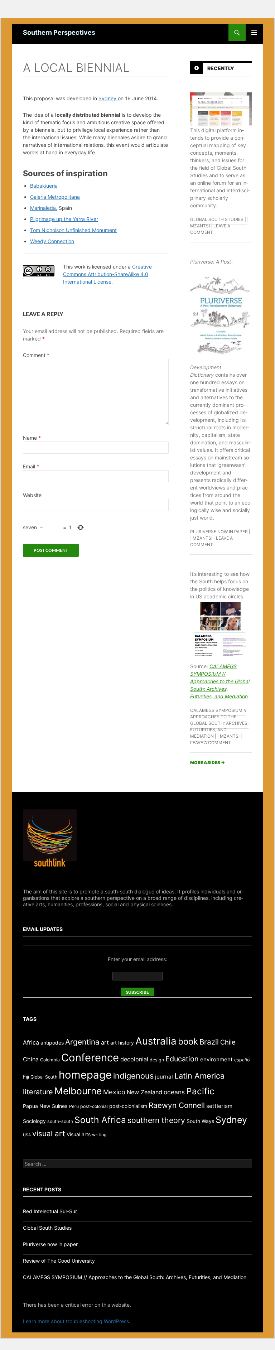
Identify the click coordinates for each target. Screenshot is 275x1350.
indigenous (133, 1075)
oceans (174, 1092)
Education (182, 1059)
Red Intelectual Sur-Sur (50, 1211)
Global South (43, 1077)
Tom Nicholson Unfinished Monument (73, 230)
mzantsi (200, 225)
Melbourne (78, 1090)
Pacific (200, 1091)
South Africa (100, 1119)
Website (32, 495)
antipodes (52, 1043)
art (105, 1042)
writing (99, 1134)
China (31, 1059)
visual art (48, 1133)
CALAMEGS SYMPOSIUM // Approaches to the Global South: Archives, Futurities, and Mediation (220, 681)
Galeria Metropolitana (55, 197)
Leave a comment (210, 742)
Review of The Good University (59, 1261)
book (188, 1041)
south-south (60, 1121)
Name (32, 438)
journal (164, 1076)
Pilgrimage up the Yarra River (64, 219)
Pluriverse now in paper (219, 531)
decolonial (134, 1059)
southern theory (156, 1120)
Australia (156, 1041)
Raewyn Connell (177, 1105)
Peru (74, 1106)
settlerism (219, 1106)
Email (31, 466)
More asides (207, 762)
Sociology (34, 1121)
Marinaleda (43, 208)
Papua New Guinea (45, 1106)
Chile (228, 1042)
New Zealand (144, 1092)
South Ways (200, 1121)
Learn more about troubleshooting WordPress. (76, 1321)
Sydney (108, 98)
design (157, 1059)
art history (122, 1043)
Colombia (50, 1059)
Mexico (114, 1092)
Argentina (82, 1041)
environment (216, 1059)
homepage (85, 1075)
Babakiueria (44, 186)
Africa (31, 1042)
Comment (36, 355)
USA (27, 1135)
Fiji (26, 1077)
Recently (220, 68)
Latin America (199, 1075)
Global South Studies (216, 219)
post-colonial (94, 1106)
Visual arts (79, 1134)
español (242, 1059)
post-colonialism (128, 1106)
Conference (90, 1057)
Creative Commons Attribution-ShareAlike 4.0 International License (107, 274)
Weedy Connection (52, 241)
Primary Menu (254, 32)
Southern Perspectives (59, 32)
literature (38, 1092)
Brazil (209, 1041)
